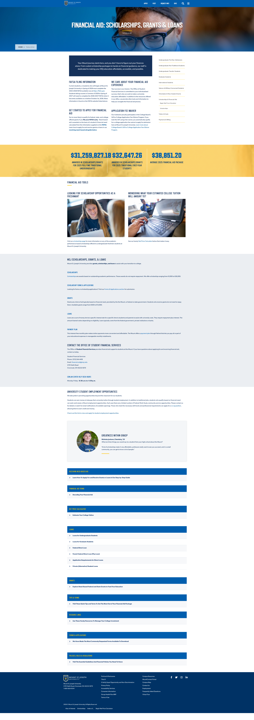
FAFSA (104, 125)
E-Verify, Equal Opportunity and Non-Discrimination (117, 682)
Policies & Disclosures (108, 676)
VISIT (154, 3)
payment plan (145, 333)
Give (175, 3)
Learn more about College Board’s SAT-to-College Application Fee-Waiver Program (130, 127)
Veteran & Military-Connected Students (171, 88)
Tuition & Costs (163, 114)
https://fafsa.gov (99, 91)
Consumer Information (108, 691)
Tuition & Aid (127, 33)
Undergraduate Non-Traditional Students (172, 65)
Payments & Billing (165, 119)
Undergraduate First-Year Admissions (170, 60)
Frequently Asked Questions (151, 691)
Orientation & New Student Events (170, 94)
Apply (146, 3)
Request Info (165, 3)
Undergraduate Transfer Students (169, 71)
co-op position (176, 406)
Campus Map (146, 682)
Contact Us (146, 685)
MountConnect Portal (149, 679)
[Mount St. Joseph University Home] (72, 3)
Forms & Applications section (114, 289)
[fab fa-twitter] (176, 677)
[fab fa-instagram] (181, 677)
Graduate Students (165, 77)
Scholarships (164, 108)
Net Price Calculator (145, 241)
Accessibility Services (108, 688)
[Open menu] (188, 3)
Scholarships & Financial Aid (168, 99)
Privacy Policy (105, 685)
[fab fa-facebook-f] (171, 677)
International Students (166, 82)
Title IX (103, 679)
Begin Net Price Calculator (168, 103)
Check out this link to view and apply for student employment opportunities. (93, 413)
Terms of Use (105, 697)
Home (20, 47)
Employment (146, 688)
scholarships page (79, 241)
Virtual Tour (146, 694)
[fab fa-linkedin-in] (187, 677)
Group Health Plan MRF (108, 694)
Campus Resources (148, 676)
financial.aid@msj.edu (79, 362)
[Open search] (183, 3)
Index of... (90, 708)
